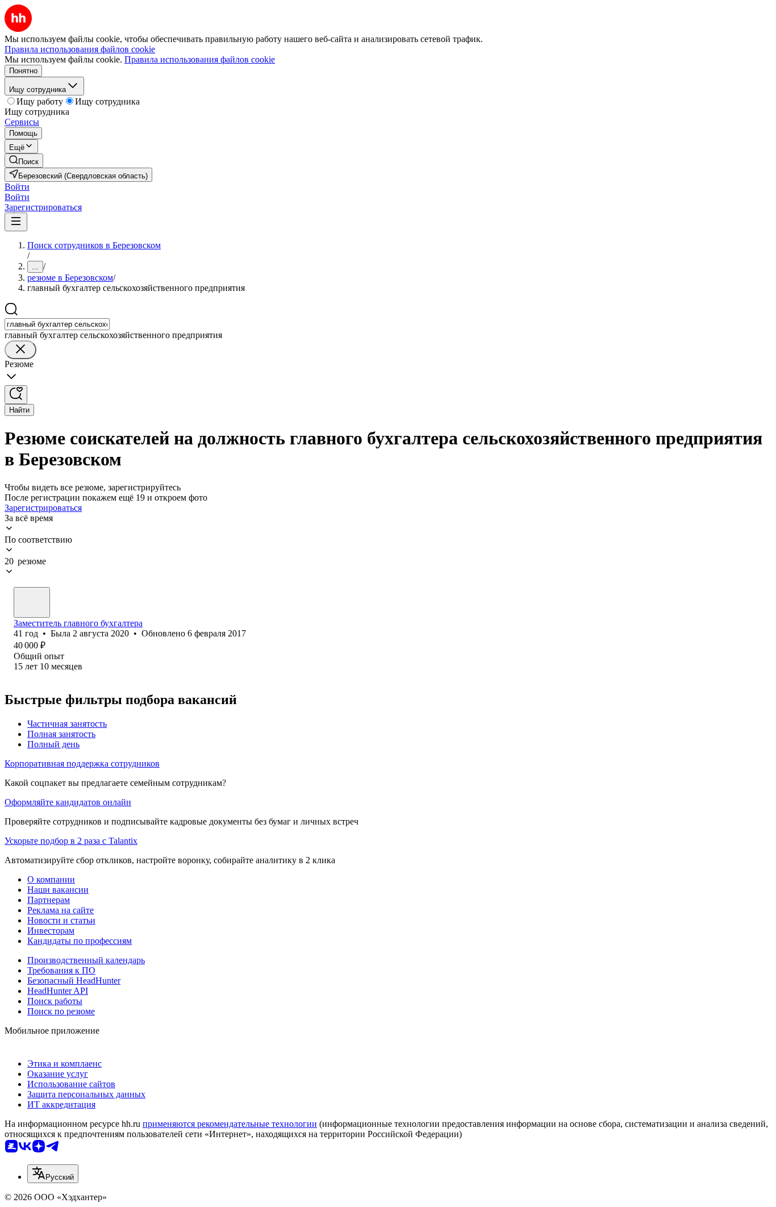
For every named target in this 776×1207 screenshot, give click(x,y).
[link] (24, 160)
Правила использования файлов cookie (199, 59)
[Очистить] (20, 349)
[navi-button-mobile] (16, 222)
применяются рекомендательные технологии (230, 1124)
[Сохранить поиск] (16, 394)
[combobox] (57, 324)
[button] (17, 187)
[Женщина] (32, 602)
